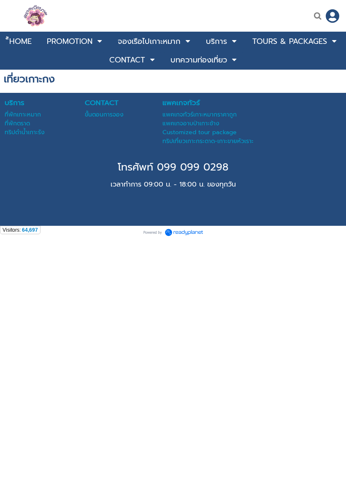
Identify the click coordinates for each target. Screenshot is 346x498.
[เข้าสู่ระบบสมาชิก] (332, 16)
